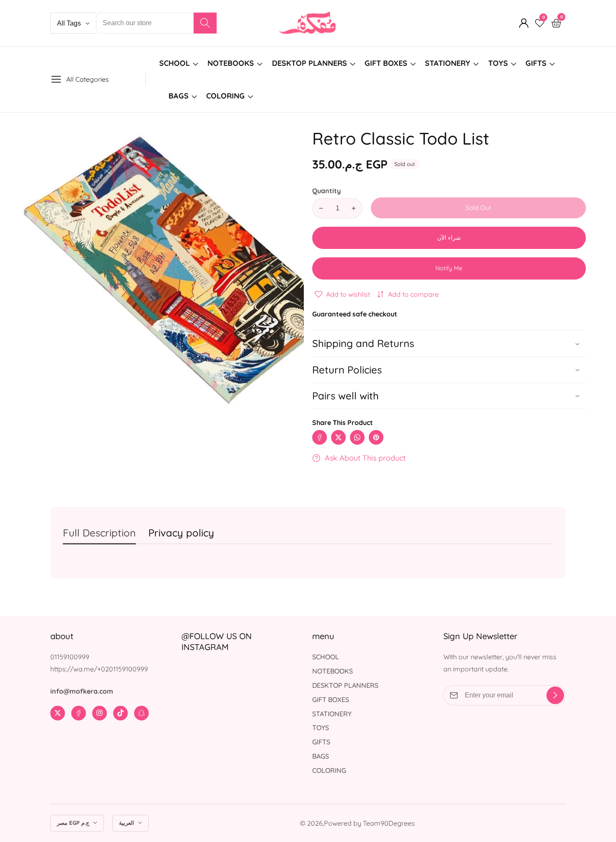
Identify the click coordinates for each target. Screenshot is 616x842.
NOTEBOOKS (230, 63)
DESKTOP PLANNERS (309, 63)
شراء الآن (449, 237)
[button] (449, 396)
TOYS (498, 63)
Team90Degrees (389, 823)
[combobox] (156, 23)
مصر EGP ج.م (74, 822)
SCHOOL (174, 63)
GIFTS (535, 63)
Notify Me (448, 268)
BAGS (178, 96)
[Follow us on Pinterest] (376, 437)
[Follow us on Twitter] (338, 437)
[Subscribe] (555, 695)
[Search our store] (205, 23)
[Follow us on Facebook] (319, 437)
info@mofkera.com (81, 691)
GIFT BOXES (386, 63)
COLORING (226, 96)
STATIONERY (447, 63)
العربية (127, 822)
